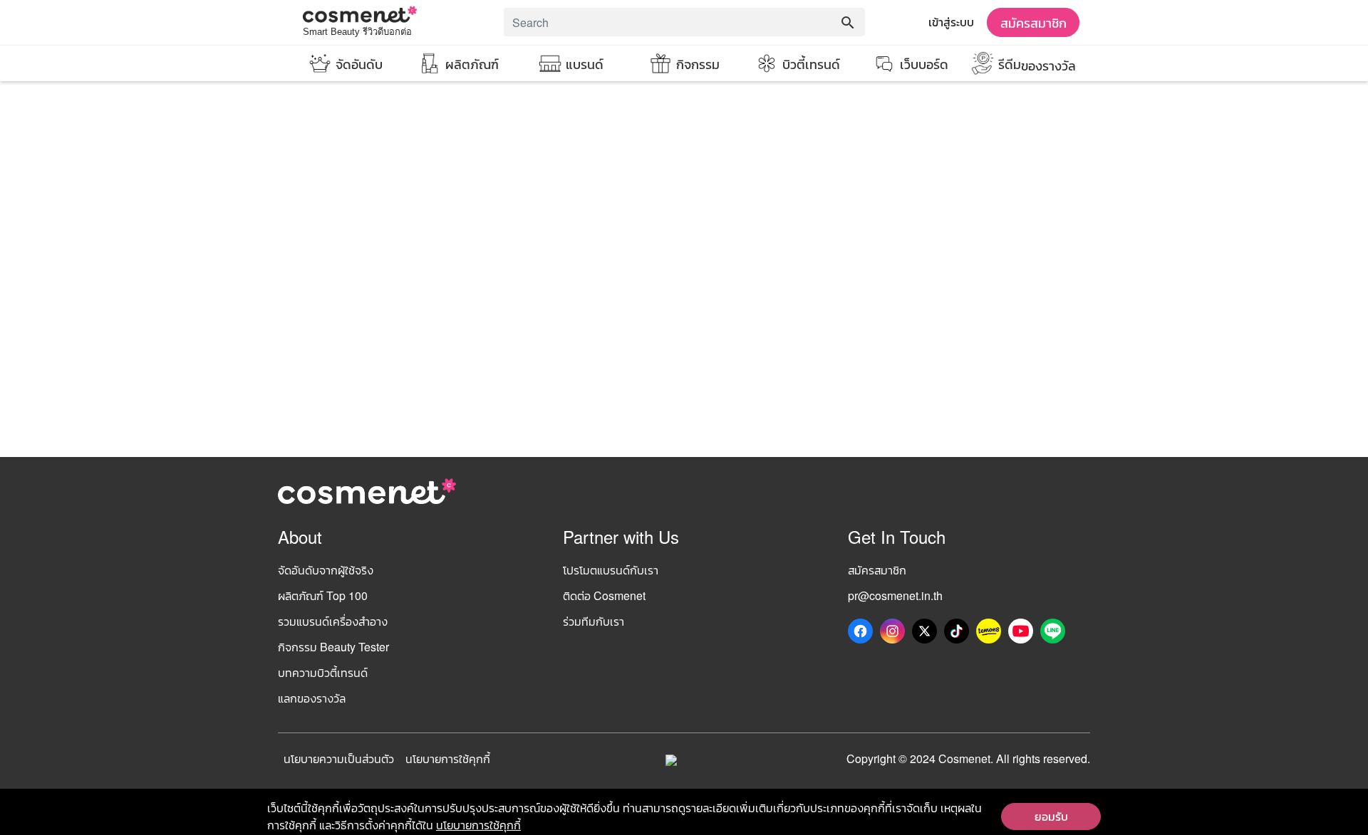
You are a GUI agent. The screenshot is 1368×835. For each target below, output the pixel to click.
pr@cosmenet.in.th (895, 595)
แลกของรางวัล (312, 698)
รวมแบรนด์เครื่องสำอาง (333, 621)
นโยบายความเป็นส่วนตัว (339, 758)
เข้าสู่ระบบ (951, 22)
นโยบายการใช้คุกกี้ (447, 758)
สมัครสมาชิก (1033, 22)
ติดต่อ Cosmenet (604, 595)
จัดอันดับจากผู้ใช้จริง (325, 570)
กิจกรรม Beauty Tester (333, 647)
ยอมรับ (1051, 816)
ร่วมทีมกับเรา (593, 621)
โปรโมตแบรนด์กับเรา (610, 570)
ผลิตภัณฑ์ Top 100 (323, 595)
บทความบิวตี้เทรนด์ (323, 672)
